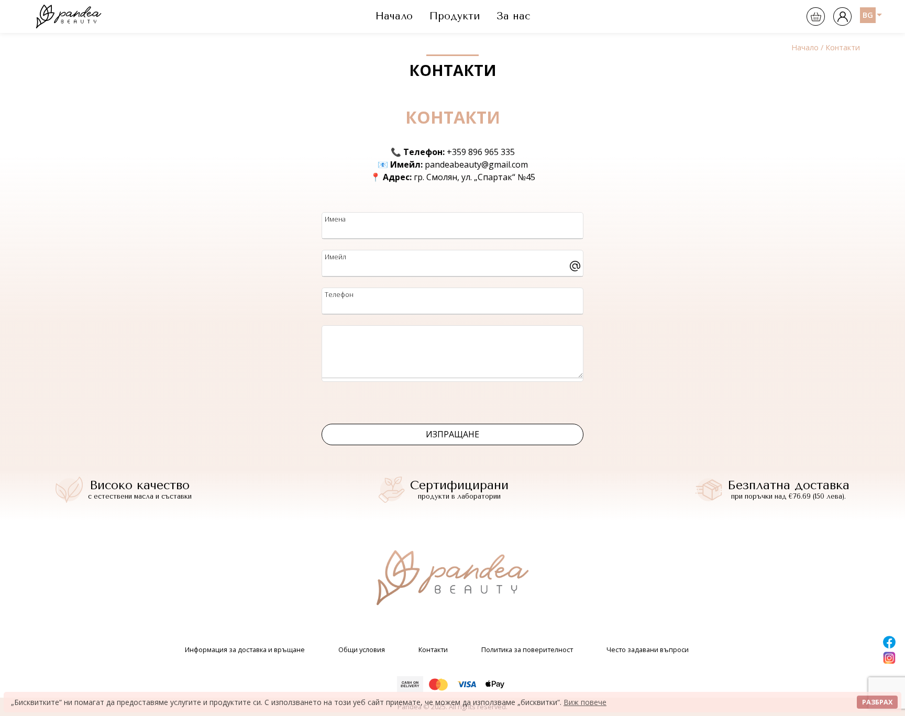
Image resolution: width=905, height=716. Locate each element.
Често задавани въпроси (647, 649)
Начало (394, 16)
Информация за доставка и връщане (245, 649)
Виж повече (585, 702)
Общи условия (361, 649)
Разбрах (877, 702)
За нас (513, 16)
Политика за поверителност (527, 649)
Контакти (433, 649)
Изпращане (452, 434)
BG (868, 15)
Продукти (454, 16)
